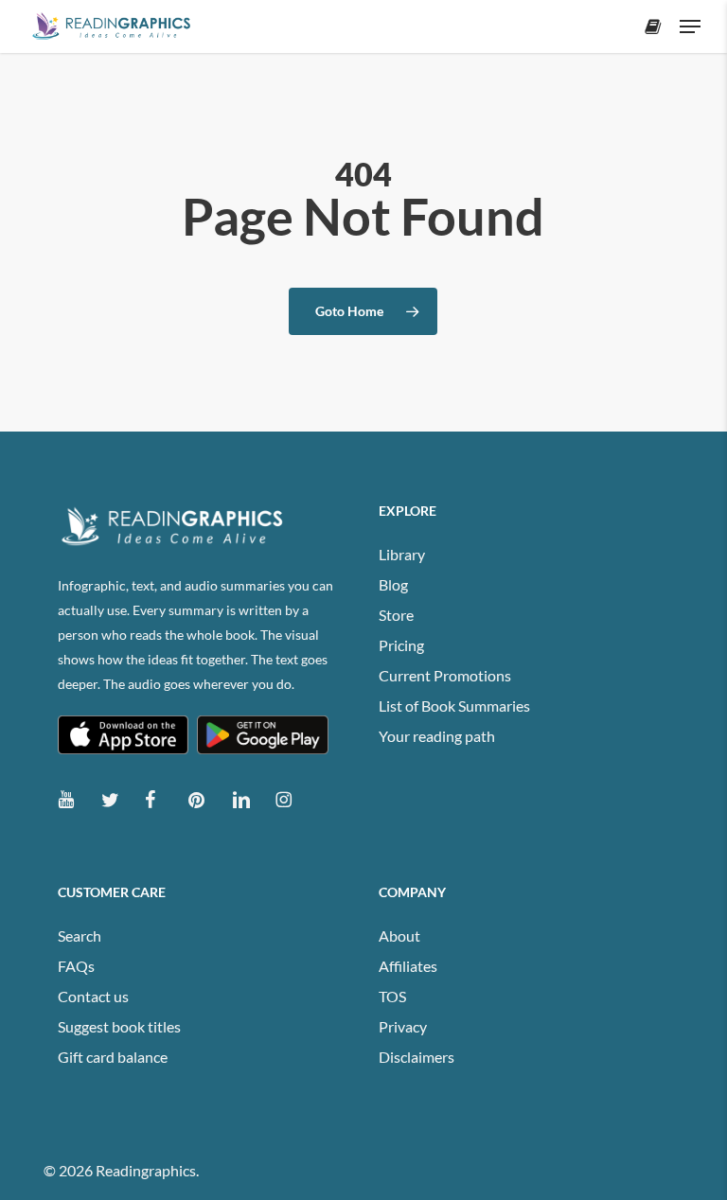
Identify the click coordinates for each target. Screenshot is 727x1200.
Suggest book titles (119, 1026)
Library (402, 554)
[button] (690, 26)
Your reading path (437, 736)
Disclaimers (416, 1057)
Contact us (93, 996)
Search (79, 935)
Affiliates (408, 966)
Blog (393, 584)
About (399, 935)
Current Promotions (445, 675)
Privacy (403, 1026)
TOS (392, 996)
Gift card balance (113, 1057)
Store (396, 615)
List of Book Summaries (454, 706)
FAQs (76, 966)
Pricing (401, 645)
